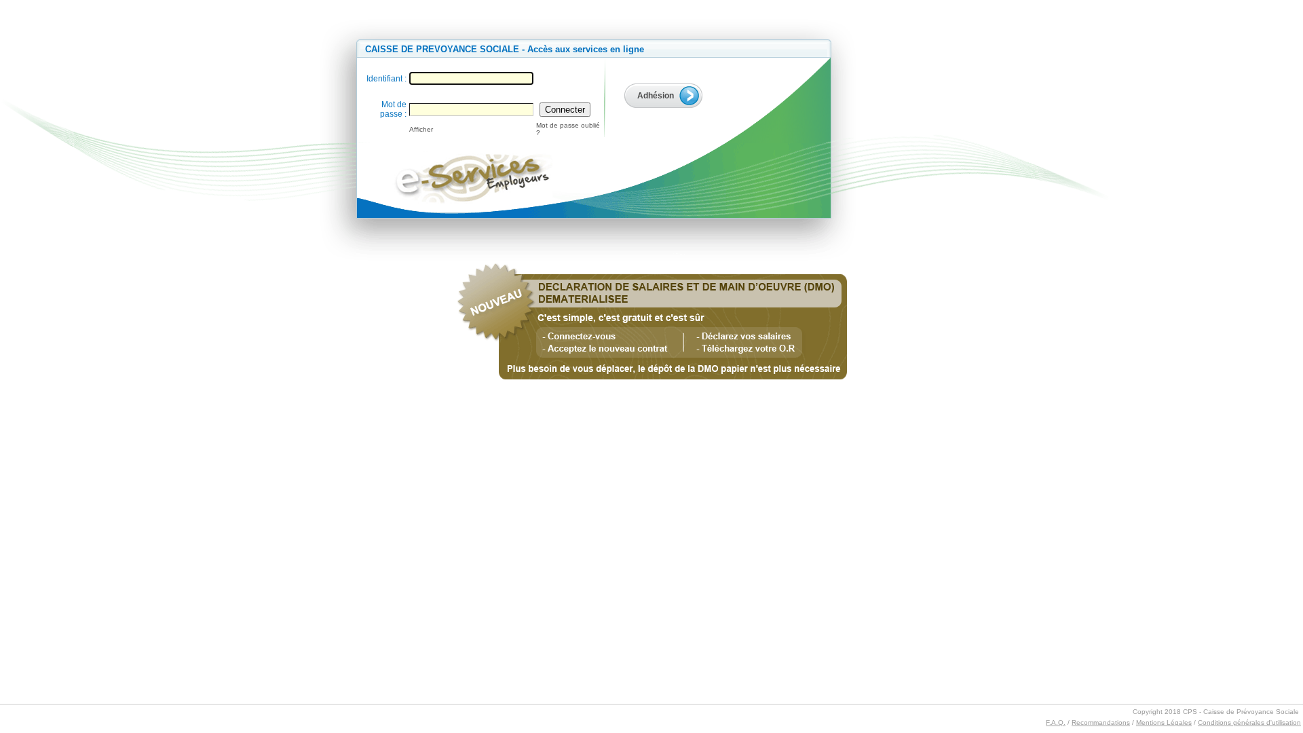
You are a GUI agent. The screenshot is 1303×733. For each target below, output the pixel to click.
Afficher (421, 129)
